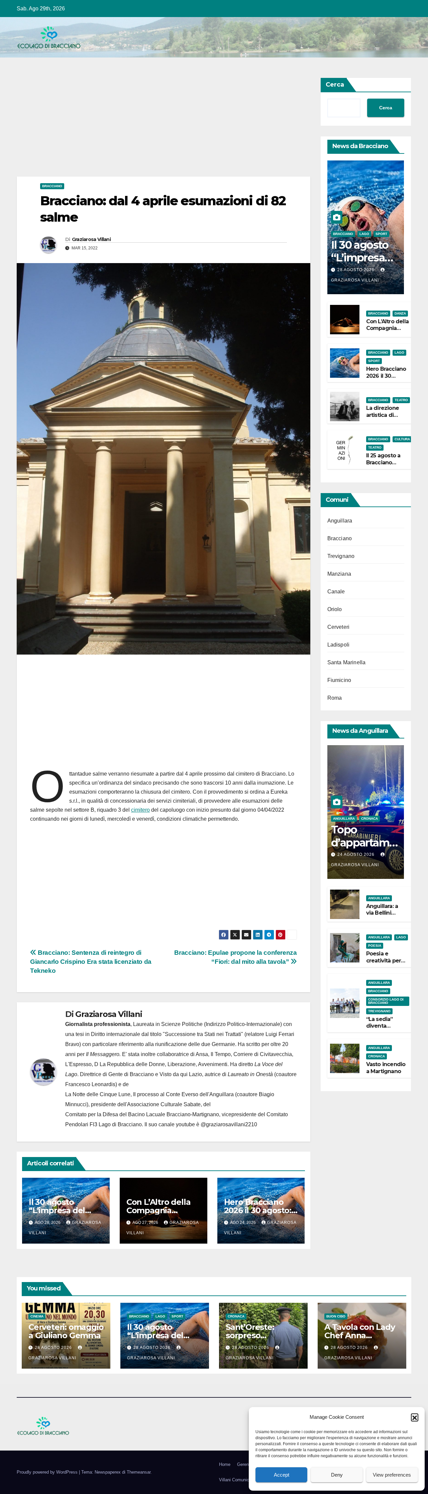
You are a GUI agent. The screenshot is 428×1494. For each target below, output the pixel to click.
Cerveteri (338, 627)
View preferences (392, 1475)
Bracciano (52, 186)
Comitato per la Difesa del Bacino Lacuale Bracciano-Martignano (142, 1114)
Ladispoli (338, 645)
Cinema (36, 1316)
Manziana (339, 574)
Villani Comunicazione (240, 1479)
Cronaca (369, 818)
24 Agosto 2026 (356, 854)
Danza (400, 313)
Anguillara (339, 521)
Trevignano (341, 556)
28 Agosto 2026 (356, 269)
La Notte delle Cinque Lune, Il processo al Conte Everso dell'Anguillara (149, 1094)
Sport (381, 234)
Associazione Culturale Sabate (164, 1104)
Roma (334, 698)
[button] (414, 1417)
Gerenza (245, 1464)
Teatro (401, 400)
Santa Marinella (346, 662)
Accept (281, 1475)
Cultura (402, 439)
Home (224, 1464)
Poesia (374, 945)
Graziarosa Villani (91, 239)
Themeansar (138, 1472)
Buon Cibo (335, 1316)
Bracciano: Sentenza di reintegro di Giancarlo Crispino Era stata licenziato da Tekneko (90, 961)
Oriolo (334, 609)
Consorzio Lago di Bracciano (386, 1001)
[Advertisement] (163, 127)
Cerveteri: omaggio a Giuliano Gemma (65, 1331)
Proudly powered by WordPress (48, 1472)
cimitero (140, 810)
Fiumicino (339, 680)
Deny (337, 1475)
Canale (336, 591)
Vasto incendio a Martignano (386, 1067)
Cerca (335, 84)
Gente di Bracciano (131, 1074)
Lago (364, 234)
